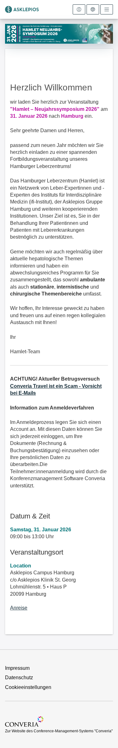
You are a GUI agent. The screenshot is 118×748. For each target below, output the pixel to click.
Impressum (17, 668)
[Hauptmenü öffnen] (106, 9)
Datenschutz (19, 677)
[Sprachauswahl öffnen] (93, 9)
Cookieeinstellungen (28, 687)
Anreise (18, 607)
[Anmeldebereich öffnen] (79, 9)
